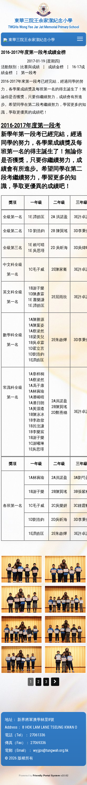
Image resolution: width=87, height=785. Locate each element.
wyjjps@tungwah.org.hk (50, 750)
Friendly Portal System (47, 775)
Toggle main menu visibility (80, 38)
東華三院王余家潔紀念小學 (31, 39)
